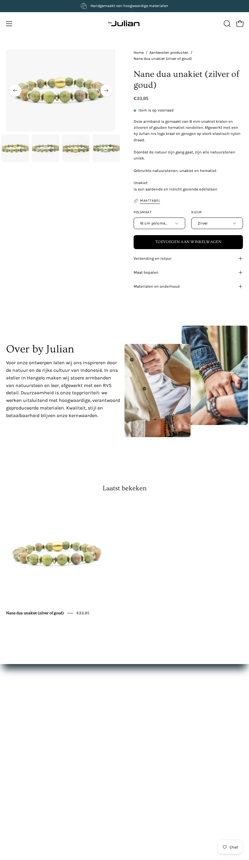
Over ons (139, 704)
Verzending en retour (153, 258)
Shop (136, 695)
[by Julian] (124, 23)
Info (134, 713)
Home (139, 52)
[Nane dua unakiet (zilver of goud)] (15, 148)
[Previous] (15, 90)
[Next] (106, 90)
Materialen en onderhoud (157, 286)
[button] (226, 23)
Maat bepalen (146, 272)
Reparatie (15, 783)
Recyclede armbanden (28, 801)
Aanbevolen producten (169, 52)
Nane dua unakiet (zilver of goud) (35, 613)
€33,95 (83, 613)
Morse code (17, 792)
